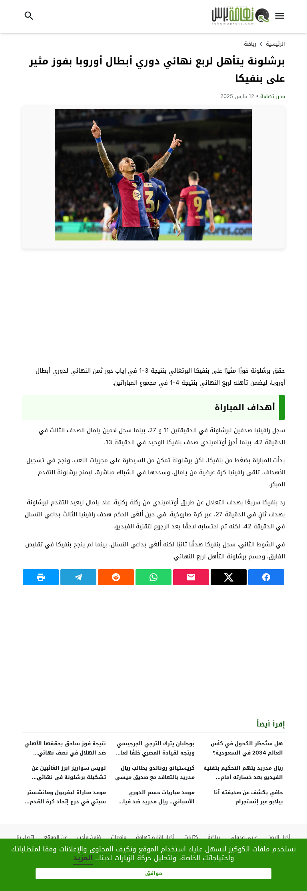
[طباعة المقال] (41, 577)
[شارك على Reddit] (116, 577)
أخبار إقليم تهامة (155, 837)
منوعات (118, 837)
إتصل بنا (25, 837)
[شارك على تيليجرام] (78, 577)
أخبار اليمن (279, 837)
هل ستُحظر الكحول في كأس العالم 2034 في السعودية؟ (247, 748)
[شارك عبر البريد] (191, 577)
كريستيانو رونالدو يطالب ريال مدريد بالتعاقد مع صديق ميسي (155, 772)
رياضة (250, 44)
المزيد (83, 857)
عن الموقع (56, 837)
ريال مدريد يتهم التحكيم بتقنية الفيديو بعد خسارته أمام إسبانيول (243, 777)
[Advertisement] (153, 307)
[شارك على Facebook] (266, 577)
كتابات (191, 837)
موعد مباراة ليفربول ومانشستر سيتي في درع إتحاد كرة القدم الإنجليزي (66, 801)
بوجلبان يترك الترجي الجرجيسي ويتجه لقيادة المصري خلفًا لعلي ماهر (155, 752)
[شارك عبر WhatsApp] (153, 577)
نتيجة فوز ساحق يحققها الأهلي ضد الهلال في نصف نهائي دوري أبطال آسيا (65, 752)
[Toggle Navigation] (282, 16)
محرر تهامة (272, 96)
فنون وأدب (89, 837)
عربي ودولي (243, 837)
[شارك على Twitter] (229, 577)
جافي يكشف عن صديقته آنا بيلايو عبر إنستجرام (248, 797)
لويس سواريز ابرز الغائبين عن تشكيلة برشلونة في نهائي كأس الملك (69, 777)
